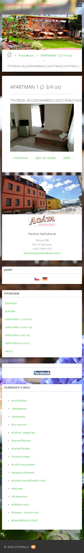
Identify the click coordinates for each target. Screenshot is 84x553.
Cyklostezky (18, 416)
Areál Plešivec (19, 400)
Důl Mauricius (19, 496)
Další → (68, 158)
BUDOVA (10, 311)
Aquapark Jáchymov (22, 472)
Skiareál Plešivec (20, 448)
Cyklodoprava (19, 408)
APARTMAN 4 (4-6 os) (17, 343)
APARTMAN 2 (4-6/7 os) (18, 327)
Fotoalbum (26, 55)
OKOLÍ (9, 351)
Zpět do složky (45, 158)
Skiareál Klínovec (21, 440)
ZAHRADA (11, 303)
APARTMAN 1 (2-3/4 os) (56, 55)
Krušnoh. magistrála (23, 432)
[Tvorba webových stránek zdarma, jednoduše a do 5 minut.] (33, 547)
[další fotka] (67, 128)
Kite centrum (19, 424)
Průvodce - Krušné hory (25, 512)
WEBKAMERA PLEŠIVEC (24, 520)
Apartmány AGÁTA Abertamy (29, 4)
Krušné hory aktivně (23, 464)
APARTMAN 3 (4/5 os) (17, 335)
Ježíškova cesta (20, 504)
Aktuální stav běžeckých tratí (28, 480)
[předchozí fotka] (16, 128)
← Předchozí (19, 158)
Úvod (9, 54)
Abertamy (17, 488)
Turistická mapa (20, 456)
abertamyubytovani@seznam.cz (42, 253)
